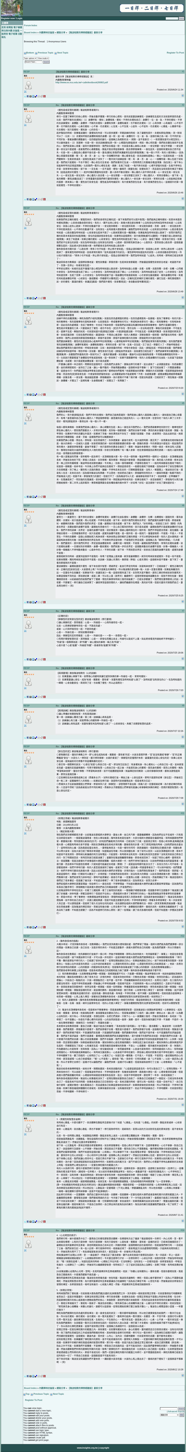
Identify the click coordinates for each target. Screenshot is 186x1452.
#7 (183, 611)
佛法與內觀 (6, 30)
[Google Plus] (30, 95)
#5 (183, 403)
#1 (183, 71)
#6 (183, 505)
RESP (27, 72)
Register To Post (175, 53)
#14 (182, 1230)
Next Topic (62, 53)
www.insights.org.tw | (88, 1448)
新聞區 (9, 27)
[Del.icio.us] (36, 95)
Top (28, 1394)
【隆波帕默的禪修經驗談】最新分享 (85, 32)
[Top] (183, 95)
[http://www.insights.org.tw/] (152, 11)
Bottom (30, 53)
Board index (30, 32)
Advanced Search (176, 1411)
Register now (8, 18)
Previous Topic (45, 53)
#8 (183, 668)
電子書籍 (17, 27)
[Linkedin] (33, 95)
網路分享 (61, 32)
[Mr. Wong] (44, 95)
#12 (182, 936)
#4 (183, 307)
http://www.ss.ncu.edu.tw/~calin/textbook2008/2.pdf (81, 82)
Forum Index (30, 25)
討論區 (16, 30)
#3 (183, 208)
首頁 (3, 27)
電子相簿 (13, 34)
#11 (182, 813)
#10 (182, 746)
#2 (183, 105)
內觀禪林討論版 (46, 32)
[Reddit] (41, 95)
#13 (182, 1114)
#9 (183, 705)
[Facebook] (28, 95)
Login (19, 18)
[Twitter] (25, 95)
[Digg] (39, 95)
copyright (104, 1448)
